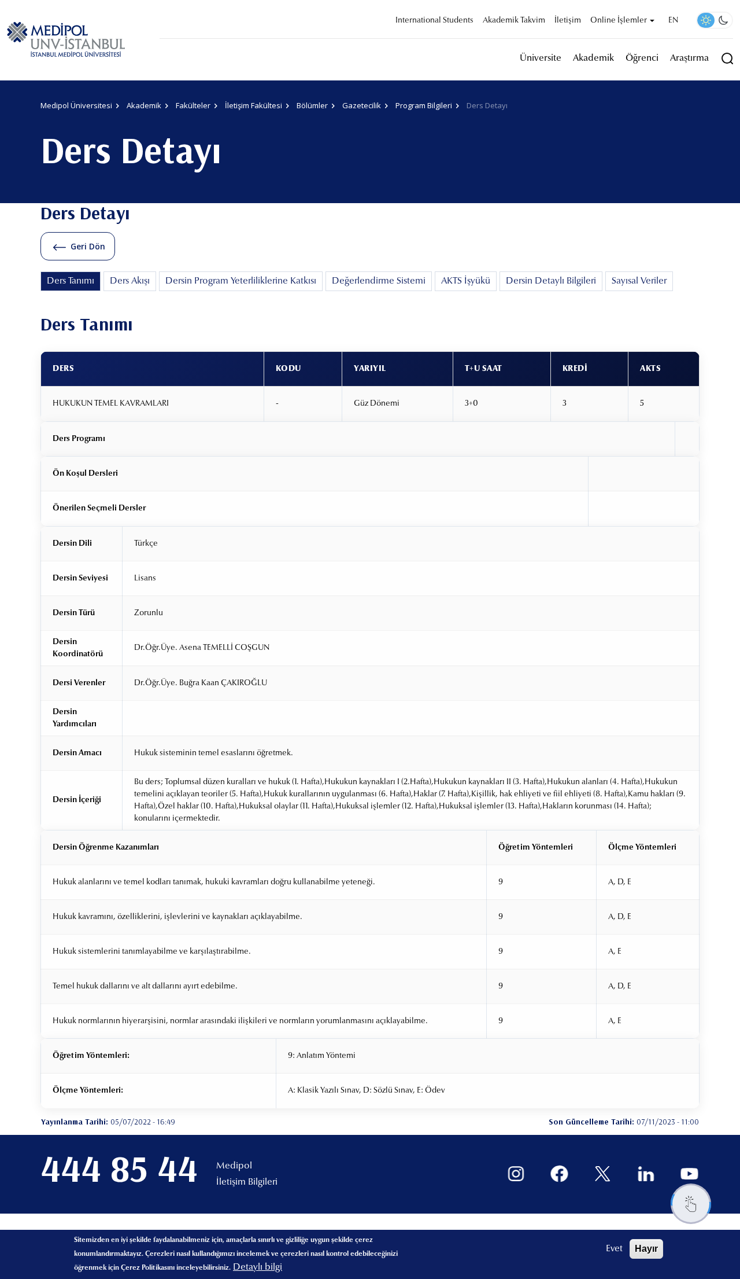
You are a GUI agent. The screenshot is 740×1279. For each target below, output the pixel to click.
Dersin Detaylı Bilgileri (551, 281)
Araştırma (689, 58)
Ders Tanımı (70, 281)
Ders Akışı (130, 281)
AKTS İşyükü (465, 281)
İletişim (567, 21)
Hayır (646, 1249)
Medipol (234, 1166)
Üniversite (540, 58)
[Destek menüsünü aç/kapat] (691, 1204)
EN (673, 21)
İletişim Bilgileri (247, 1182)
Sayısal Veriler (639, 281)
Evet (614, 1249)
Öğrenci (642, 58)
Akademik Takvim (514, 21)
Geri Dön (88, 246)
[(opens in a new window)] (516, 1174)
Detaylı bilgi (257, 1267)
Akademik (593, 58)
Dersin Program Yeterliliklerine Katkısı (240, 281)
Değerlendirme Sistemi (379, 281)
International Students (434, 21)
